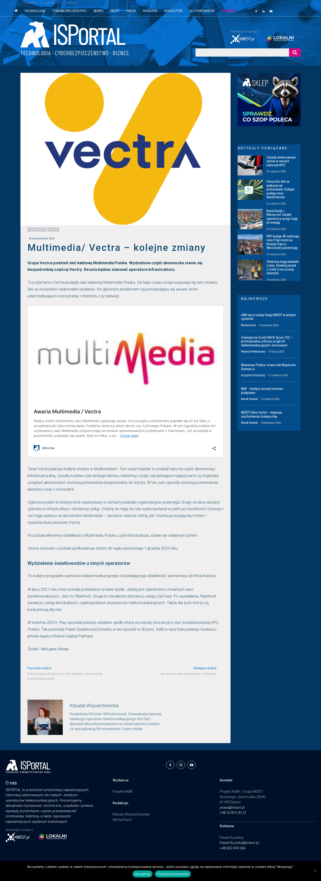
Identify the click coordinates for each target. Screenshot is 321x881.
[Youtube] (271, 11)
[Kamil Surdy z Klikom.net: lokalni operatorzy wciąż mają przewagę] (250, 219)
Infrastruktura (37, 229)
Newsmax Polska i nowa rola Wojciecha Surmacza (268, 367)
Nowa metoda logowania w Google (188, 673)
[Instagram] (181, 765)
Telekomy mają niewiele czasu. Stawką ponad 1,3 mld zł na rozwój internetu (282, 268)
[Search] (295, 52)
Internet (53, 229)
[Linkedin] (263, 11)
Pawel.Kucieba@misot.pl (239, 843)
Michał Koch (248, 325)
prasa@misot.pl (232, 807)
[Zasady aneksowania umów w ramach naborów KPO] (250, 165)
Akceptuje (142, 874)
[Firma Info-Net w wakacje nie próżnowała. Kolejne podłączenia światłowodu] (250, 190)
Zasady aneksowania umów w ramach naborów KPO (281, 161)
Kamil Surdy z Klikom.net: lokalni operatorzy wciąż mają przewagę (282, 217)
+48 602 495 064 (232, 848)
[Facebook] (256, 11)
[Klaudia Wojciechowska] (45, 717)
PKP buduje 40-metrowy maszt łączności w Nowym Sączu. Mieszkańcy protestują (282, 242)
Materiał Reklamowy (253, 351)
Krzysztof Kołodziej (253, 375)
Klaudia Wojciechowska (94, 705)
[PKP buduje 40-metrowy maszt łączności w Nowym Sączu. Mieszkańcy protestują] (250, 244)
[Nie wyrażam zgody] (315, 871)
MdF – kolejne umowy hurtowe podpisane (262, 391)
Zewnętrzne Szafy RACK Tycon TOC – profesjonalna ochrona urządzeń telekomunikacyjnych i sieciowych (267, 341)
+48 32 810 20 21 (233, 813)
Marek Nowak (249, 399)
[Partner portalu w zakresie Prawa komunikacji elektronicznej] (283, 38)
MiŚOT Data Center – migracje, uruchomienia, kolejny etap (261, 414)
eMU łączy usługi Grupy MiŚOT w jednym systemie (268, 317)
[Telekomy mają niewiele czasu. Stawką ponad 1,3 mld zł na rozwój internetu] (250, 270)
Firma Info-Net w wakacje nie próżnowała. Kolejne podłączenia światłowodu (280, 189)
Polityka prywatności (172, 874)
